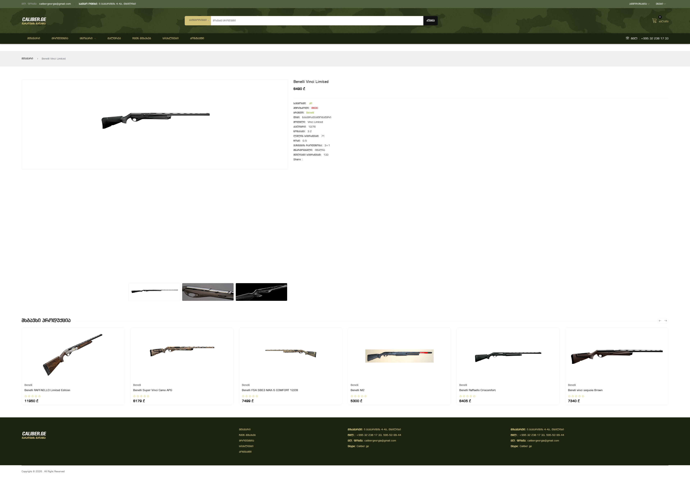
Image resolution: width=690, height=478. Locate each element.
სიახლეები (171, 38)
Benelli (310, 113)
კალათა (663, 20)
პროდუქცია (60, 38)
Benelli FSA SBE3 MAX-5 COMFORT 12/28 (270, 390)
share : (298, 159)
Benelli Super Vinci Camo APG (152, 390)
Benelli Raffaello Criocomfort (477, 390)
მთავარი (33, 38)
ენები (659, 4)
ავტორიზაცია (638, 4)
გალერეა (114, 38)
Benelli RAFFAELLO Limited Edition (47, 390)
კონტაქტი (197, 38)
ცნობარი (86, 38)
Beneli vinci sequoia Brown (585, 390)
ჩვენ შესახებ (141, 38)
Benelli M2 (357, 390)
